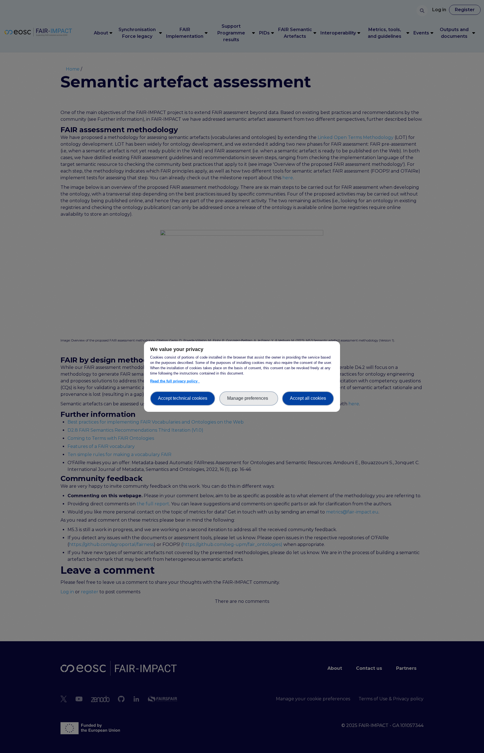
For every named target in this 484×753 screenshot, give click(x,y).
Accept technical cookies (182, 398)
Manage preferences (248, 398)
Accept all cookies (308, 398)
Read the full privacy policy (175, 381)
